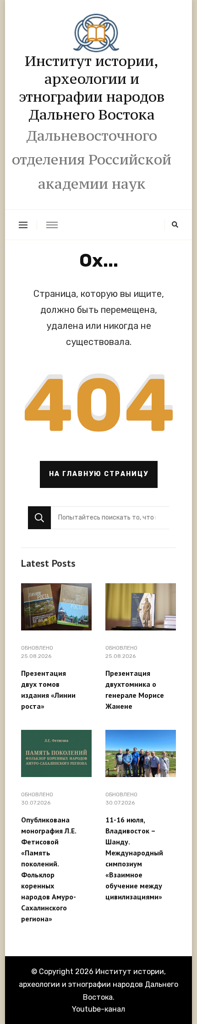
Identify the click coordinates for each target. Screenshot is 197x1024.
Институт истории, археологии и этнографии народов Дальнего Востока (92, 88)
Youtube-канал (98, 1009)
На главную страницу (98, 474)
